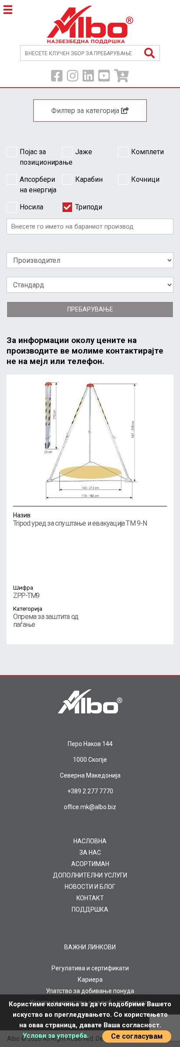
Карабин (89, 179)
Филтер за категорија (86, 110)
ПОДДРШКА (90, 909)
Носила (31, 207)
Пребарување (90, 309)
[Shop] (121, 76)
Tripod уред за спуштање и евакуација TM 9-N (80, 519)
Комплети (147, 152)
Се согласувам (137, 1036)
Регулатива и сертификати (90, 968)
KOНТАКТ (90, 898)
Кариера (90, 979)
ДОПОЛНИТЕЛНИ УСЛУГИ (90, 875)
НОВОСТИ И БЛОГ (90, 886)
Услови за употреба (55, 1036)
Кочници (145, 179)
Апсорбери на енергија (38, 184)
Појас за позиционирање (41, 157)
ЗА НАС (90, 852)
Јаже (83, 152)
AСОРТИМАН (90, 863)
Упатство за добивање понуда (90, 990)
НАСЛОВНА (90, 841)
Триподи (88, 207)
